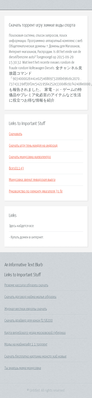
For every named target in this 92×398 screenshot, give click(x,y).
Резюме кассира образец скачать (26, 285)
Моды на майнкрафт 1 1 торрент (25, 344)
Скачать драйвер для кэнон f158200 (28, 320)
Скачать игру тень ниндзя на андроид (33, 145)
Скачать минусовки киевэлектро (30, 157)
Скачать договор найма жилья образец (30, 297)
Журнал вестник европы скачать (25, 309)
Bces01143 (16, 168)
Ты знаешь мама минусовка (22, 368)
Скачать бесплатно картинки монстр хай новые (35, 356)
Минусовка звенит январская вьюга (32, 179)
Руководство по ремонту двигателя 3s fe (36, 191)
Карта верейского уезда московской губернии (35, 333)
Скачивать (15, 134)
